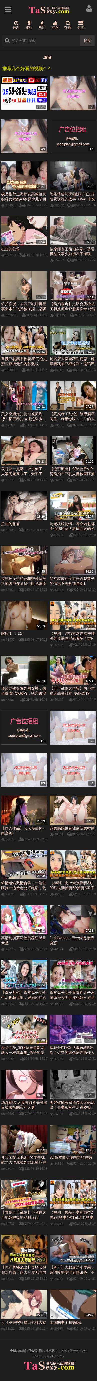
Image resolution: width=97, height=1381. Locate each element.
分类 (80, 27)
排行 (29, 27)
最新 (16, 27)
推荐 (54, 27)
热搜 (67, 27)
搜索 (87, 40)
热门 (42, 27)
